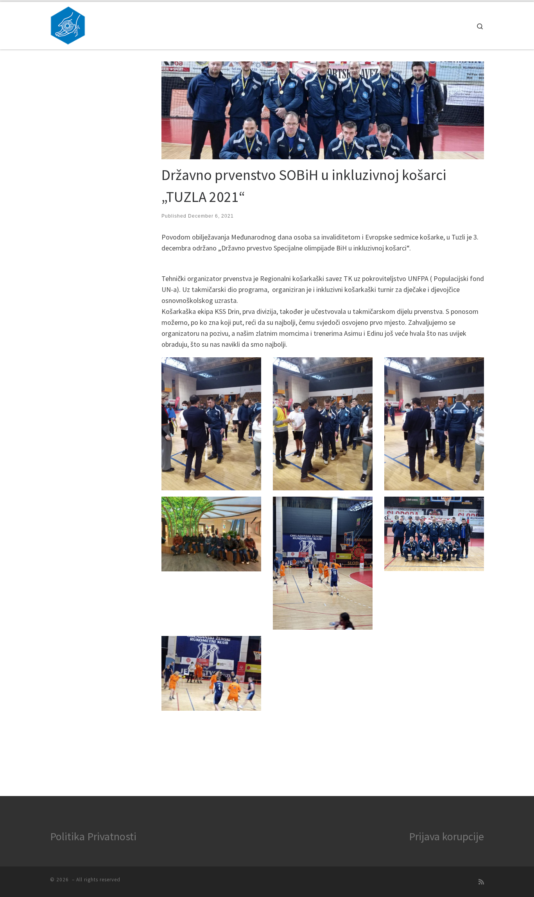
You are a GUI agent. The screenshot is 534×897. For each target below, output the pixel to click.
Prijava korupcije (446, 836)
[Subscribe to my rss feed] (481, 882)
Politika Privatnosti (93, 836)
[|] (68, 24)
